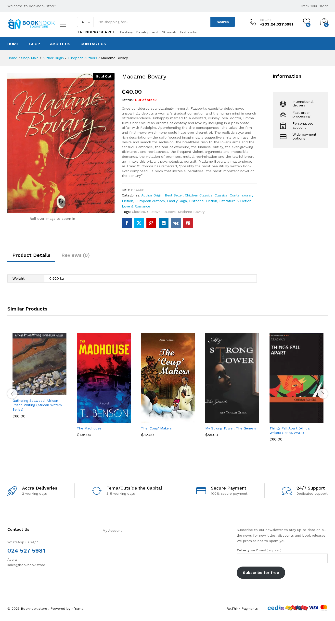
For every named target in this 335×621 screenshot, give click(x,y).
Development (147, 32)
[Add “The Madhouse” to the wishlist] (108, 418)
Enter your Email (259, 550)
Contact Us (93, 44)
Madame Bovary (191, 212)
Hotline (265, 20)
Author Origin (152, 195)
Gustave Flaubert (161, 212)
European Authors (150, 201)
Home (13, 44)
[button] (21, 390)
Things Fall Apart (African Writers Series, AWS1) (290, 430)
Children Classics (198, 195)
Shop (34, 44)
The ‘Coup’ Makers (156, 428)
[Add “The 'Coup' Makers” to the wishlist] (172, 418)
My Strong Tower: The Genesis (230, 428)
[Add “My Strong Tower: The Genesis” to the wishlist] (236, 418)
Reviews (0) (75, 255)
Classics (221, 195)
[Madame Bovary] (127, 223)
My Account (112, 530)
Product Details (31, 255)
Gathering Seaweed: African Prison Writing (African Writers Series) (37, 405)
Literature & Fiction (235, 201)
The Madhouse (89, 428)
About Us (60, 44)
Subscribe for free (261, 572)
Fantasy (126, 32)
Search (223, 22)
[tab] (31, 257)
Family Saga (177, 201)
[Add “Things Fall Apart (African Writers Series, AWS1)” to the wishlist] (301, 418)
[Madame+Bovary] (139, 223)
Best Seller (174, 195)
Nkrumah (169, 32)
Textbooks (188, 32)
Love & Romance (136, 206)
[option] (39, 379)
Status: (128, 100)
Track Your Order (314, 6)
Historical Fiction (203, 201)
